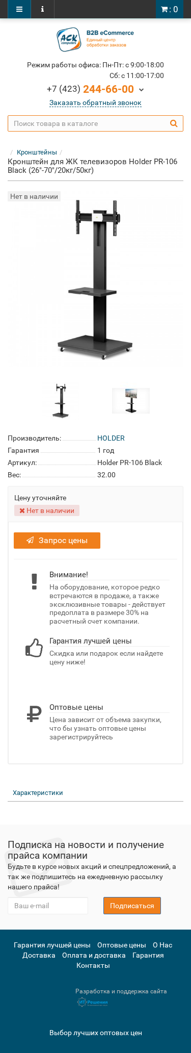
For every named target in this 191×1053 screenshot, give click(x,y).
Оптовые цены (121, 945)
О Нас (162, 945)
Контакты (93, 965)
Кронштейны (37, 152)
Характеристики (38, 793)
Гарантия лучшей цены (52, 945)
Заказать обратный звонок (95, 102)
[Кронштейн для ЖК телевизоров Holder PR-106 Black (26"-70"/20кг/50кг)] (60, 400)
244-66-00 (90, 89)
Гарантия (148, 955)
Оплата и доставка (94, 955)
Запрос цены (63, 540)
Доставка (39, 955)
